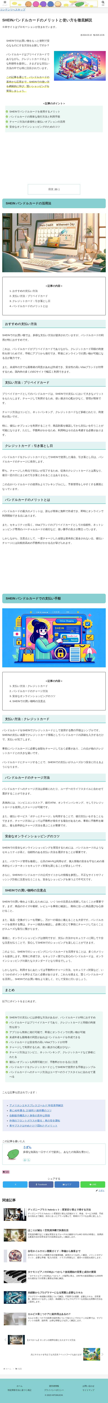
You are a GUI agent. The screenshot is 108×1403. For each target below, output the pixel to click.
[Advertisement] (54, 160)
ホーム (19, 1386)
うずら (27, 1147)
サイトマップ (88, 1390)
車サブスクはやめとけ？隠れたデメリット (33, 1125)
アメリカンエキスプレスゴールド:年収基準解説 (36, 1105)
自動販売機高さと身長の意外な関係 (29, 1115)
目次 (50, 189)
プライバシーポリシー (54, 1390)
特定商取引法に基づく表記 (19, 1390)
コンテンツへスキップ (12, 9)
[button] (99, 779)
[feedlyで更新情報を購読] (24, 1160)
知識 (7, 1172)
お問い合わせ (88, 1386)
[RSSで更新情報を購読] (28, 1160)
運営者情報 (54, 1386)
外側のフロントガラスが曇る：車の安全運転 (34, 1120)
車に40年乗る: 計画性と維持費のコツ (30, 1110)
